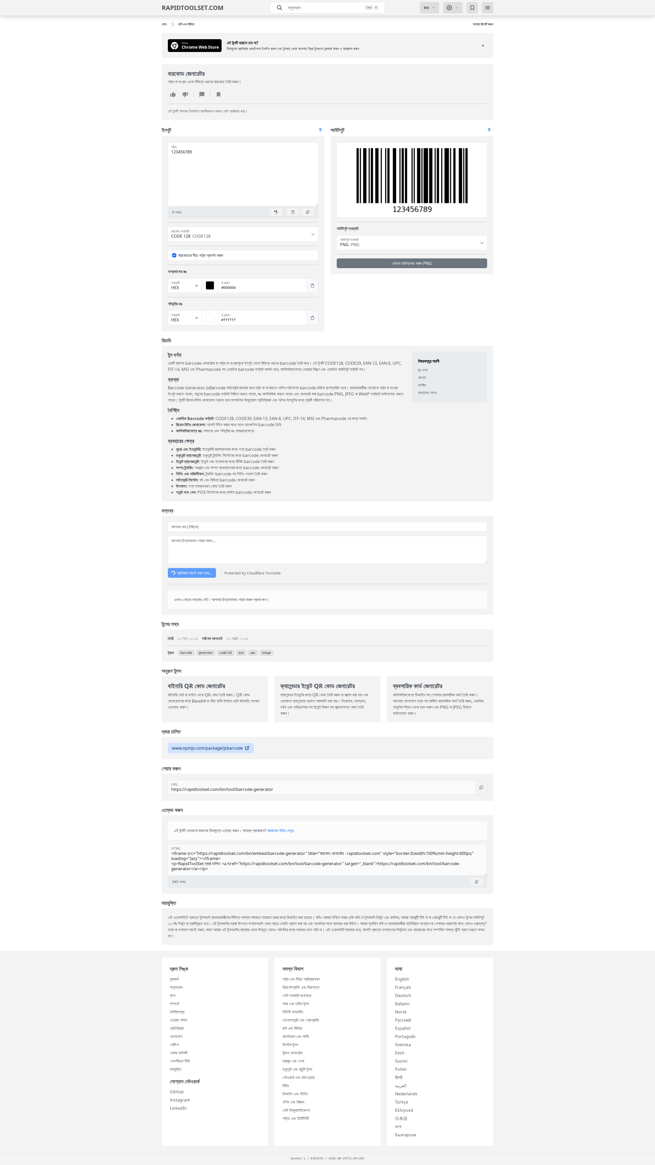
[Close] (483, 45)
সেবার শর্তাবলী (179, 1053)
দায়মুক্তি (175, 1069)
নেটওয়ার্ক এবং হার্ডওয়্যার (298, 1077)
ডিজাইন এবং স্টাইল (295, 1094)
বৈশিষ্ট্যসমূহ (177, 1012)
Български (405, 1135)
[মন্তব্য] (202, 94)
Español (402, 1028)
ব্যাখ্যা (422, 377)
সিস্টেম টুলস (290, 1044)
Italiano (402, 1003)
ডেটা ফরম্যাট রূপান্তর (296, 995)
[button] (412, 180)
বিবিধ (285, 1085)
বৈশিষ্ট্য (422, 385)
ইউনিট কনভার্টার (292, 1012)
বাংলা (398, 1126)
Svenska (403, 1044)
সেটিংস (174, 1044)
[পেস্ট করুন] (293, 212)
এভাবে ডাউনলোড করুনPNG (412, 263)
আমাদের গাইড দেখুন (280, 830)
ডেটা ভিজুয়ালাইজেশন (296, 1110)
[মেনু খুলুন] (487, 7)
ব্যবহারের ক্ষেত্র (427, 392)
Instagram (180, 1100)
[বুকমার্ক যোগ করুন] (218, 94)
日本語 (401, 1118)
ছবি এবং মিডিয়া (292, 1028)
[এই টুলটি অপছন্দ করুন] (185, 94)
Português (405, 1036)
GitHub (177, 1092)
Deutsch (403, 995)
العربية (400, 1085)
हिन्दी (398, 1077)
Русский (403, 1020)
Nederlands (406, 1094)
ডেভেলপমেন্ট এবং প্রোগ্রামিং (300, 1020)
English (402, 979)
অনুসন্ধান (176, 987)
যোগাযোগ (176, 1036)
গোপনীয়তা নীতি (180, 1061)
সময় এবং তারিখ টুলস (295, 1003)
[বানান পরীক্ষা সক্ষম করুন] (276, 212)
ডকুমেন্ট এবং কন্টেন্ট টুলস (297, 1069)
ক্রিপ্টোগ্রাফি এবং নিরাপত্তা (300, 987)
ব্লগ (173, 995)
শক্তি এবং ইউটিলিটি (295, 1118)
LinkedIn (178, 1108)
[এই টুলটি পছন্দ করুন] (173, 94)
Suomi (401, 1061)
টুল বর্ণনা (423, 370)
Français (403, 987)
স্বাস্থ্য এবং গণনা (293, 1061)
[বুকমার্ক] (472, 7)
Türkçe (401, 1102)
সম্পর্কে (174, 1003)
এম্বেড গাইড (178, 1020)
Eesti (399, 1053)
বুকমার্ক (174, 979)
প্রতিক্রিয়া (177, 1028)
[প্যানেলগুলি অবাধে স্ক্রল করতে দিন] (320, 130)
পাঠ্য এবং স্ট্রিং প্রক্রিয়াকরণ (301, 979)
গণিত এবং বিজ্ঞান (293, 1102)
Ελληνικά (404, 1110)
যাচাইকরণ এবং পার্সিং (295, 1036)
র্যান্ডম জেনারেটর (292, 1053)
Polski (401, 1069)
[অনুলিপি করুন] (307, 212)
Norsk (401, 1012)
